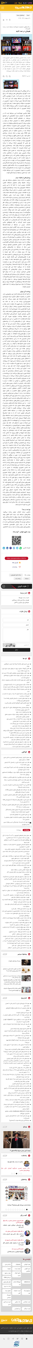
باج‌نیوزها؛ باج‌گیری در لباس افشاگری (15, 1252)
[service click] (15, 3)
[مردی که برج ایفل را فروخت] (26, 962)
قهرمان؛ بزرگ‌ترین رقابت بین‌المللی (20, 600)
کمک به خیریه (7, 1286)
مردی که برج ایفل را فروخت (14, 961)
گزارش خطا (15, 563)
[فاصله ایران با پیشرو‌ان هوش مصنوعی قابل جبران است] (27, 1242)
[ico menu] (3, 8)
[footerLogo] (21, 1320)
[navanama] (30, 3)
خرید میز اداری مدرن (7, 1303)
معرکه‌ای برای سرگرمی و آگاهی (21, 603)
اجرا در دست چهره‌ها (24, 598)
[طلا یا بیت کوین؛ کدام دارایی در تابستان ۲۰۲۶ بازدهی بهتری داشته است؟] (26, 970)
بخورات (9, 1269)
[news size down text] (10, 76)
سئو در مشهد (8, 1273)
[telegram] (17, 548)
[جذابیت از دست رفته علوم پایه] (28, 1164)
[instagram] (9, 1339)
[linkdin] (7, 548)
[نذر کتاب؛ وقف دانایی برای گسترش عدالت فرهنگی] (27, 1233)
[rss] (5, 1339)
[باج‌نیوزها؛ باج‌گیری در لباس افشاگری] (27, 1251)
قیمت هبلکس (26, 1302)
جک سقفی (17, 1302)
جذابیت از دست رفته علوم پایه (16, 1162)
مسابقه (26, 579)
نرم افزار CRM (7, 1278)
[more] (5, 954)
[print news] (4, 20)
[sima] (23, 8)
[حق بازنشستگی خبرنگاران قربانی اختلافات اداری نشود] (27, 1224)
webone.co (27, 1282)
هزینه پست (17, 1269)
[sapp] (28, 1339)
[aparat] (23, 1339)
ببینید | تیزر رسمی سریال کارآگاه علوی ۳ (20, 1151)
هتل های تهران (7, 1282)
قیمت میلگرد (27, 1309)
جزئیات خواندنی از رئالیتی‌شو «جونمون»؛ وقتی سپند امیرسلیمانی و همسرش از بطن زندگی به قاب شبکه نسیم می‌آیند (12, 982)
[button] (21, 1173)
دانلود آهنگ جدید (17, 1274)
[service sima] (20, 3)
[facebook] (11, 548)
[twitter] (14, 548)
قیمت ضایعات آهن (17, 1292)
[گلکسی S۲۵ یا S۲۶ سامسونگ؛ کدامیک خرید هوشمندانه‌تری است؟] (26, 990)
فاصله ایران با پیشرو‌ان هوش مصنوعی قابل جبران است (13, 1244)
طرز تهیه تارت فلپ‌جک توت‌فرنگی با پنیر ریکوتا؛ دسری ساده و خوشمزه (16, 823)
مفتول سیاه (8, 1291)
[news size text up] (4, 76)
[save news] (9, 20)
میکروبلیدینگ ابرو (27, 1292)
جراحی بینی (8, 1264)
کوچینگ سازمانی (9, 1296)
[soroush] (4, 548)
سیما (28, 15)
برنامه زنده (18, 579)
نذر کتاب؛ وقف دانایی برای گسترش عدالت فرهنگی (13, 1235)
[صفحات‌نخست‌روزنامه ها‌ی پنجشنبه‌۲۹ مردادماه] (16, 1193)
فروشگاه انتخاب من (16, 1283)
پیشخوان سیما (20, 15)
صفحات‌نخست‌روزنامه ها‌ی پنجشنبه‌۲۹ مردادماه (19, 1205)
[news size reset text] (7, 76)
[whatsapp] (21, 548)
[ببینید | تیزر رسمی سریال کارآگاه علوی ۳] (16, 1139)
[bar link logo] (4, 3)
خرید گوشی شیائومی (27, 1270)
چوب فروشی (27, 1264)
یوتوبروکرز (18, 1264)
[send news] (7, 20)
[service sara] (24, 3)
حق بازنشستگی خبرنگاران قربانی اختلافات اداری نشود (13, 1226)
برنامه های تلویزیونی (16, 575)
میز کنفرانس (17, 1309)
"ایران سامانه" (21, 1334)
